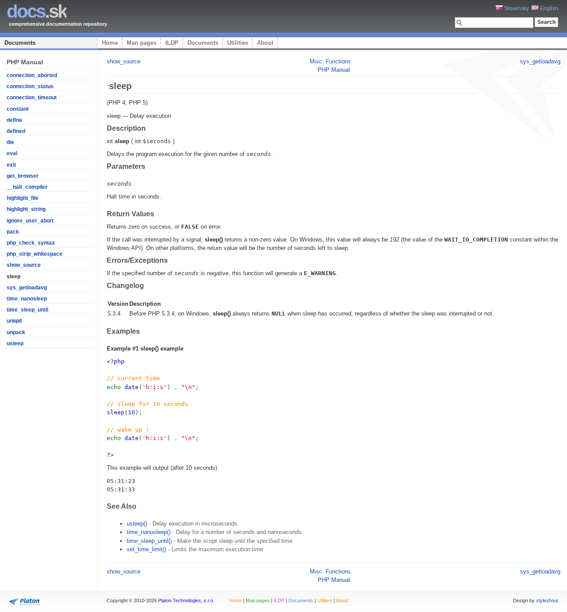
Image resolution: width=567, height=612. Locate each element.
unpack (16, 332)
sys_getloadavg (27, 287)
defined (16, 131)
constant (18, 109)
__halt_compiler (27, 187)
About (265, 42)
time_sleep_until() (149, 541)
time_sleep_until (27, 309)
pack (13, 231)
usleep (15, 343)
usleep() (137, 523)
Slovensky (516, 8)
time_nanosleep (27, 298)
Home (110, 42)
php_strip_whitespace (34, 254)
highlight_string (26, 209)
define (14, 120)
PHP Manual (334, 69)
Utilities (237, 42)
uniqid (14, 321)
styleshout (547, 600)
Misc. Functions (330, 61)
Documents (19, 42)
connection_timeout (32, 97)
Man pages (141, 42)
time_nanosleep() (149, 532)
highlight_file (23, 198)
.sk (36, 11)
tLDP (172, 42)
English (548, 8)
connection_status (30, 86)
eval (12, 153)
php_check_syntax (31, 243)
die (10, 142)
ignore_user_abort (30, 220)
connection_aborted (32, 75)
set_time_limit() (146, 549)
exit (11, 165)
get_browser (23, 176)
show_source (24, 265)
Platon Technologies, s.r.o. (186, 600)
